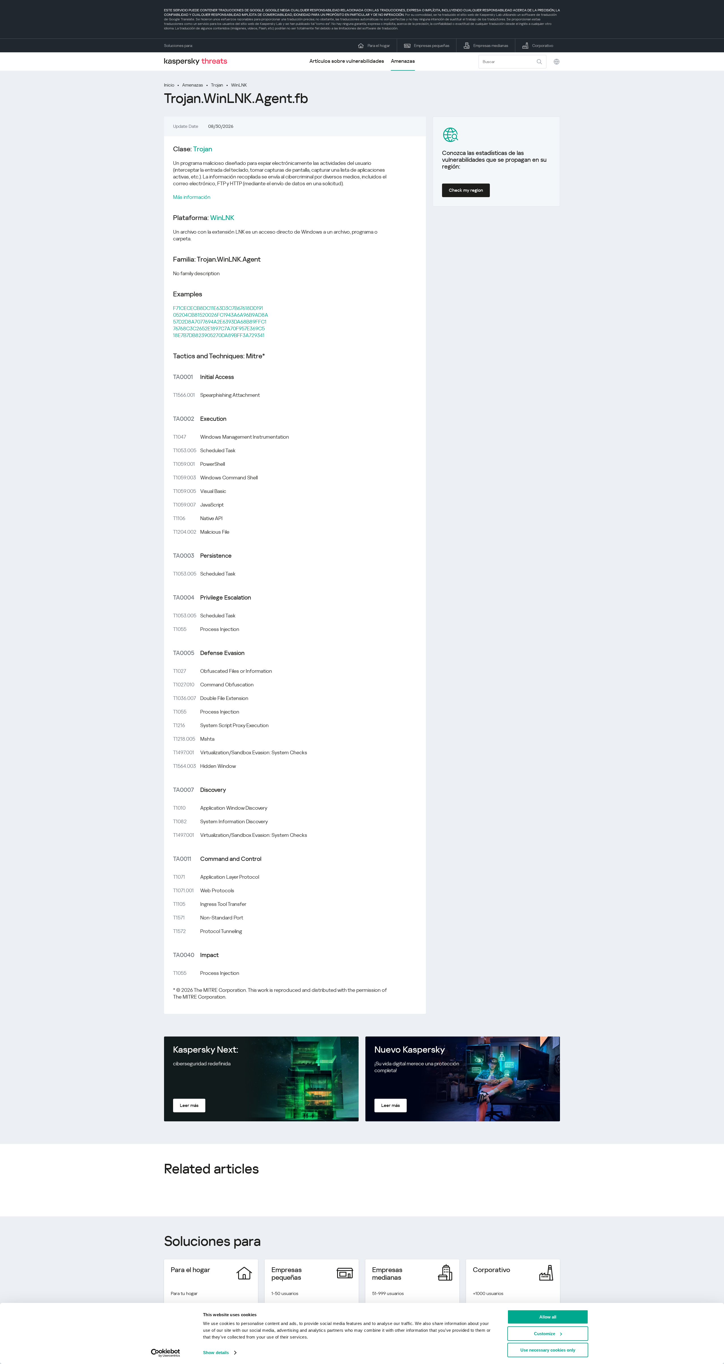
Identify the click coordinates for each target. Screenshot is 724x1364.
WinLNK (239, 85)
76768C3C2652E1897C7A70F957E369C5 (219, 328)
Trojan (217, 85)
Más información (191, 197)
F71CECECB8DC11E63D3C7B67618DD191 (218, 308)
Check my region (466, 190)
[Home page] (198, 61)
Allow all (547, 1317)
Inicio (169, 85)
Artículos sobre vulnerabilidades (346, 61)
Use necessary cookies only (547, 1350)
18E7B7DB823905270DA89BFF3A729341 (218, 335)
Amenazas (403, 61)
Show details (216, 1352)
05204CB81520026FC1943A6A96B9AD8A (220, 315)
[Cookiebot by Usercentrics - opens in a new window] (165, 1353)
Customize (544, 1333)
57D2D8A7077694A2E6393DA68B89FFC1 (219, 322)
